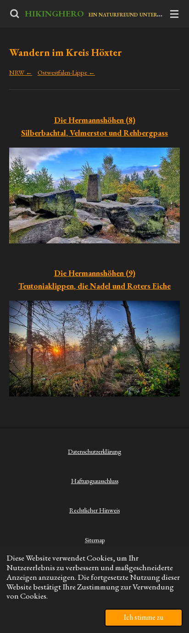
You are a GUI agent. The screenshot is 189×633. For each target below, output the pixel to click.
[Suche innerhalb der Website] (15, 14)
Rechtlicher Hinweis (94, 510)
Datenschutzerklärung (94, 451)
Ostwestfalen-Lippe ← (66, 72)
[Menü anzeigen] (174, 14)
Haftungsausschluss (94, 481)
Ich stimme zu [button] (143, 617)
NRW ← (20, 72)
